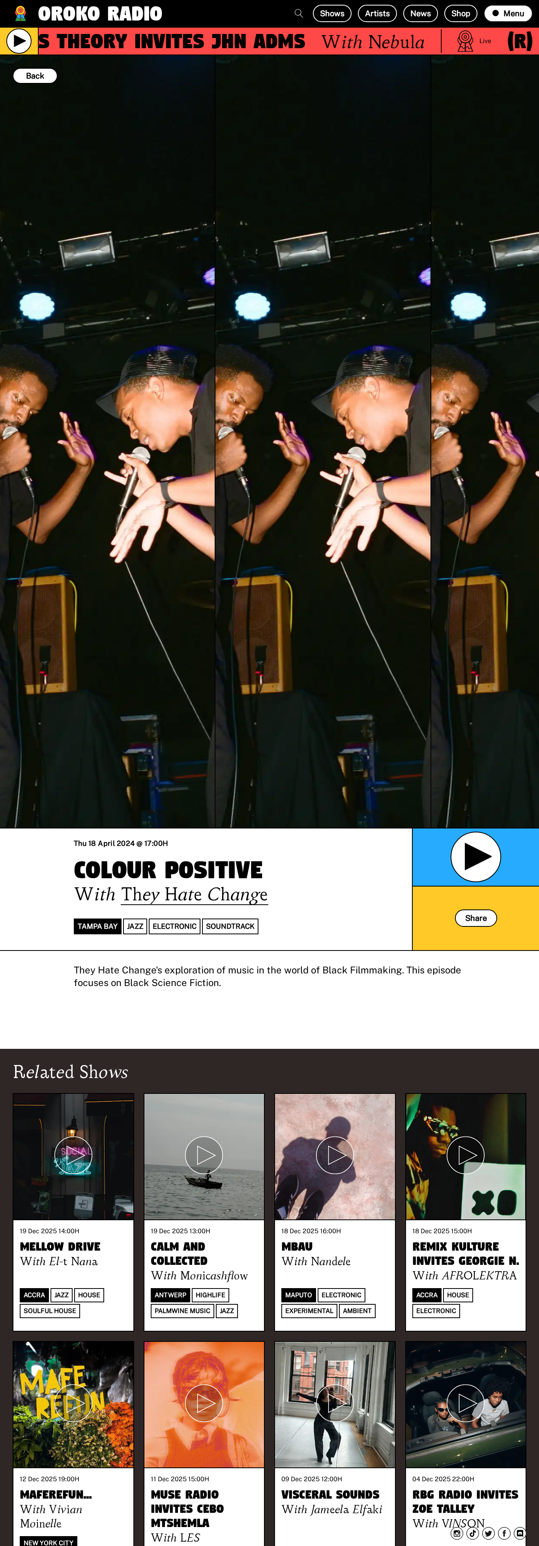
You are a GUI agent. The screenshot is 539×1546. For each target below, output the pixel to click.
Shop (460, 13)
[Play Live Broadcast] (19, 41)
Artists (377, 13)
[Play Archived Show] (476, 857)
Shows (332, 13)
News (420, 13)
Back (35, 76)
